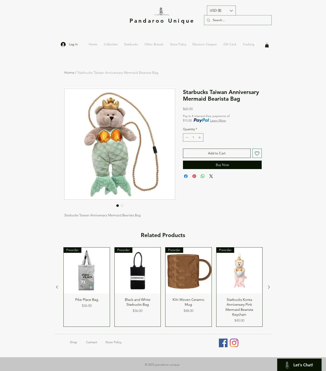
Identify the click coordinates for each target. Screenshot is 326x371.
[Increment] (200, 137)
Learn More (218, 120)
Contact (91, 342)
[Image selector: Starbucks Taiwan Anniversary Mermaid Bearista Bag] (117, 205)
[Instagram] (234, 343)
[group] (163, 287)
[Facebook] (223, 343)
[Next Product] (269, 287)
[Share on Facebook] (186, 176)
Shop (78, 342)
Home (69, 72)
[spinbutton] (193, 137)
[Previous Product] (57, 287)
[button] (221, 11)
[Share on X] (211, 176)
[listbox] (221, 11)
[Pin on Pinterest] (194, 176)
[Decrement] (186, 137)
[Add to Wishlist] (257, 153)
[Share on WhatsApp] (202, 176)
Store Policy (113, 342)
